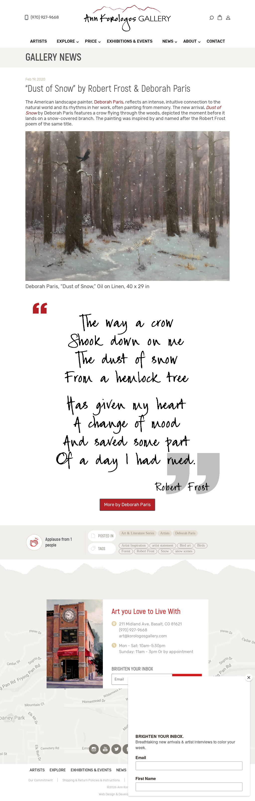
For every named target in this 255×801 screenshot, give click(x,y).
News (167, 41)
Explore (66, 41)
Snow (165, 551)
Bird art (185, 545)
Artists (38, 41)
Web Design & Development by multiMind (127, 794)
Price (91, 41)
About (190, 41)
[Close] (249, 677)
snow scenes (183, 551)
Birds (201, 545)
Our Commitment (40, 780)
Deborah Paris (108, 102)
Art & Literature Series (137, 533)
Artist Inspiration (134, 545)
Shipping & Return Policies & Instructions (91, 780)
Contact (216, 41)
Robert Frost (145, 551)
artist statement (162, 545)
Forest (126, 551)
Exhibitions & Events (129, 41)
